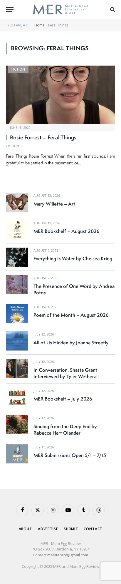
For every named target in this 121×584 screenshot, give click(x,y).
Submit (71, 528)
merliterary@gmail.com (67, 555)
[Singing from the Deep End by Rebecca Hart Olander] (17, 424)
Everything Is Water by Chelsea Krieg (72, 258)
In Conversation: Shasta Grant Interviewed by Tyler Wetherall (66, 373)
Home (39, 25)
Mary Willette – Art (54, 204)
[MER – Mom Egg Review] (60, 9)
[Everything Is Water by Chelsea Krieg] (17, 257)
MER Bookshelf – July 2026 (62, 399)
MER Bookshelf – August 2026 (66, 231)
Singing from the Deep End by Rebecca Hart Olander (65, 429)
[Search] (112, 9)
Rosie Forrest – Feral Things (43, 137)
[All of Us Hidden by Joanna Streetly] (17, 341)
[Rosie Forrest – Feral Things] (60, 95)
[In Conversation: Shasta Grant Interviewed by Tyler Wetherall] (17, 368)
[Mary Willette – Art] (17, 202)
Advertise (48, 528)
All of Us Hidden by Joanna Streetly (71, 342)
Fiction (18, 69)
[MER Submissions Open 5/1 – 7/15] (17, 453)
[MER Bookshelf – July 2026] (17, 397)
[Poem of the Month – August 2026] (17, 313)
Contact (93, 528)
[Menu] (10, 9)
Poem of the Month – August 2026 (71, 315)
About (25, 528)
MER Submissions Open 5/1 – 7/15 (69, 455)
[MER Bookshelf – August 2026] (17, 229)
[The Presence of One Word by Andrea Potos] (17, 284)
